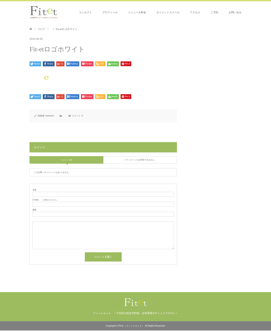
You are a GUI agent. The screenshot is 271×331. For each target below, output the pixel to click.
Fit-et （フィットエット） (131, 326)
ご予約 (214, 12)
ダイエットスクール (168, 12)
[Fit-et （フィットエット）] (43, 12)
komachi (50, 115)
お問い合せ (235, 12)
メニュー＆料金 (137, 12)
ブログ (41, 29)
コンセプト (85, 12)
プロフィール (110, 12)
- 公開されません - (45, 200)
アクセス (195, 12)
